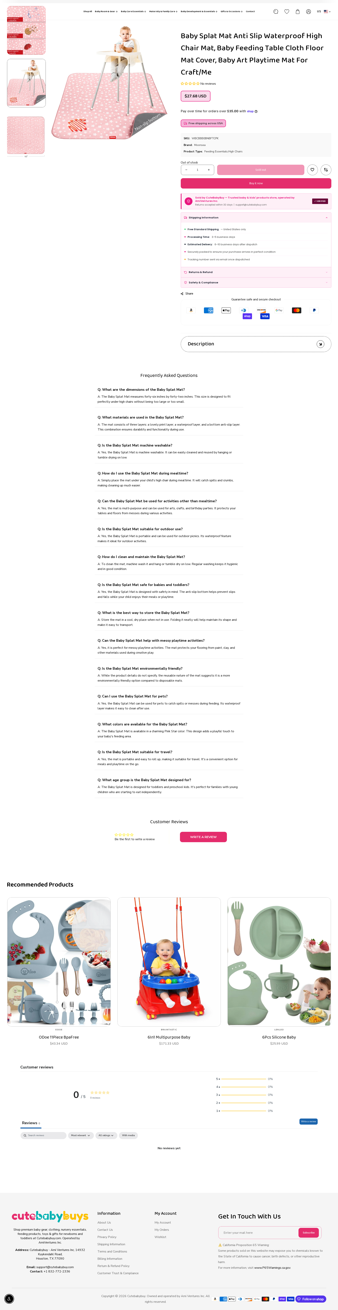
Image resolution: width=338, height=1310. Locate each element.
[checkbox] (128, 1135)
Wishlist (160, 1237)
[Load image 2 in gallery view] (26, 136)
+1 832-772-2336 (57, 1271)
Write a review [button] (203, 837)
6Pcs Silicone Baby (169, 1037)
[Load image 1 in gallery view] (26, 83)
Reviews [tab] (31, 1123)
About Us (104, 1222)
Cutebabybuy (136, 1296)
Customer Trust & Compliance (118, 1273)
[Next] (26, 167)
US (319, 11)
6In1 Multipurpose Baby (59, 1037)
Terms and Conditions (112, 1251)
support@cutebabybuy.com (55, 1267)
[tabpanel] (169, 1161)
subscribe (309, 1233)
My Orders (162, 1230)
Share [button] (189, 293)
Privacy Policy (106, 1237)
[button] (190, 84)
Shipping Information (111, 1244)
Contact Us (105, 1230)
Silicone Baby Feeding (279, 1037)
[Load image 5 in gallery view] (26, 30)
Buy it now (256, 183)
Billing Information (109, 1259)
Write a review (308, 1121)
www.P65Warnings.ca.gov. (272, 1268)
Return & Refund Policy (113, 1266)
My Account (163, 1222)
